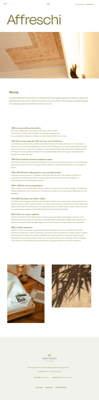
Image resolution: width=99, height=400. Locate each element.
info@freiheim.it (43, 371)
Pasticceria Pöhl (61, 387)
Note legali (39, 387)
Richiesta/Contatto (80, 4)
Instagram (49, 387)
